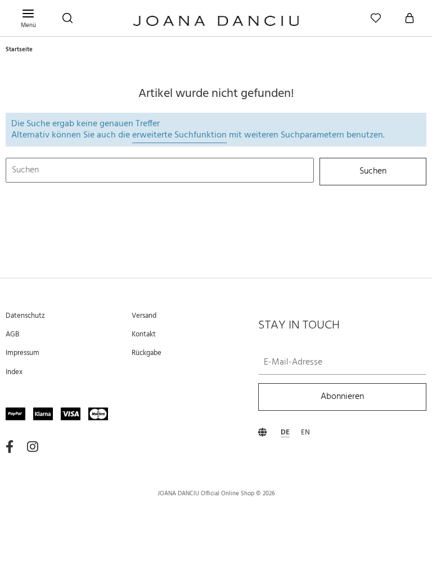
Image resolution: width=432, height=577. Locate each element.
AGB (12, 334)
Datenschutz (25, 316)
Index (14, 372)
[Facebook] (10, 447)
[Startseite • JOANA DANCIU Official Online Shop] (216, 22)
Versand (144, 316)
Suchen (373, 171)
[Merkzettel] (376, 18)
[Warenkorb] (409, 18)
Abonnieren (342, 397)
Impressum (22, 353)
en (305, 433)
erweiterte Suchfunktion (179, 135)
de (285, 433)
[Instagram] (32, 447)
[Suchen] (67, 18)
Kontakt (144, 334)
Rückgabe (146, 353)
